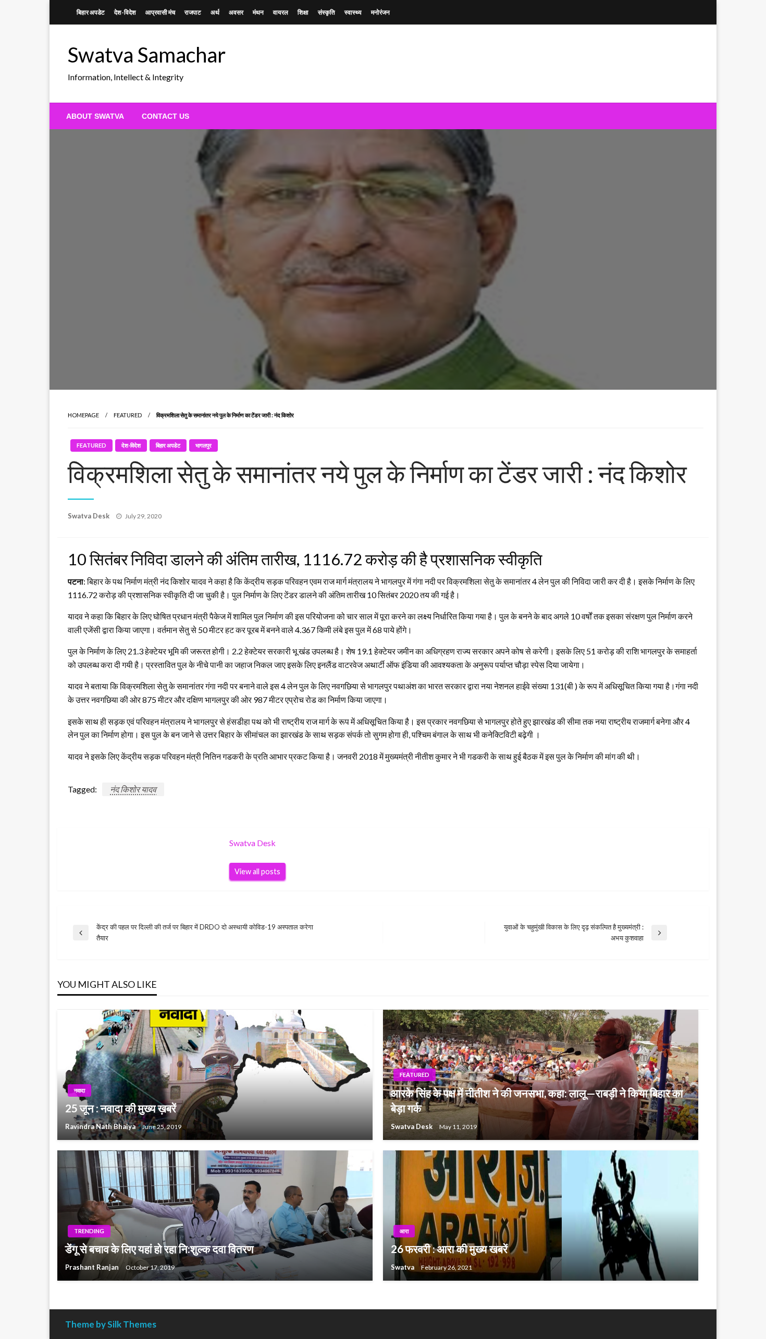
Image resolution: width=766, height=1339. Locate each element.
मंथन (258, 12)
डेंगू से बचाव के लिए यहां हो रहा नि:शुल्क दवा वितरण (159, 1248)
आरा (404, 1231)
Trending (89, 1231)
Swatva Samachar (147, 54)
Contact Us (165, 116)
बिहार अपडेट (91, 12)
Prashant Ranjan (92, 1267)
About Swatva (95, 116)
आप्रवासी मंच (160, 12)
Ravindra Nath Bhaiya (101, 1126)
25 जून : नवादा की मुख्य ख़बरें (120, 1107)
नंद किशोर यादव (133, 789)
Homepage (83, 415)
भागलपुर (203, 445)
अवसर (236, 12)
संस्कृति (326, 12)
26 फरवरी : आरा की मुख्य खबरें (449, 1248)
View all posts (257, 871)
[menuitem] (95, 116)
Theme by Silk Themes (110, 1324)
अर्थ (215, 12)
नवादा (79, 1090)
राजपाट (192, 12)
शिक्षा (303, 12)
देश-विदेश (125, 12)
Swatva (403, 1267)
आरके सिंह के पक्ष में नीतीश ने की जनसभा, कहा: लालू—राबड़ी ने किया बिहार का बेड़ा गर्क (537, 1100)
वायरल (280, 12)
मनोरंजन (380, 12)
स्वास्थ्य (353, 12)
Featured (128, 415)
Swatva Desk (89, 516)
